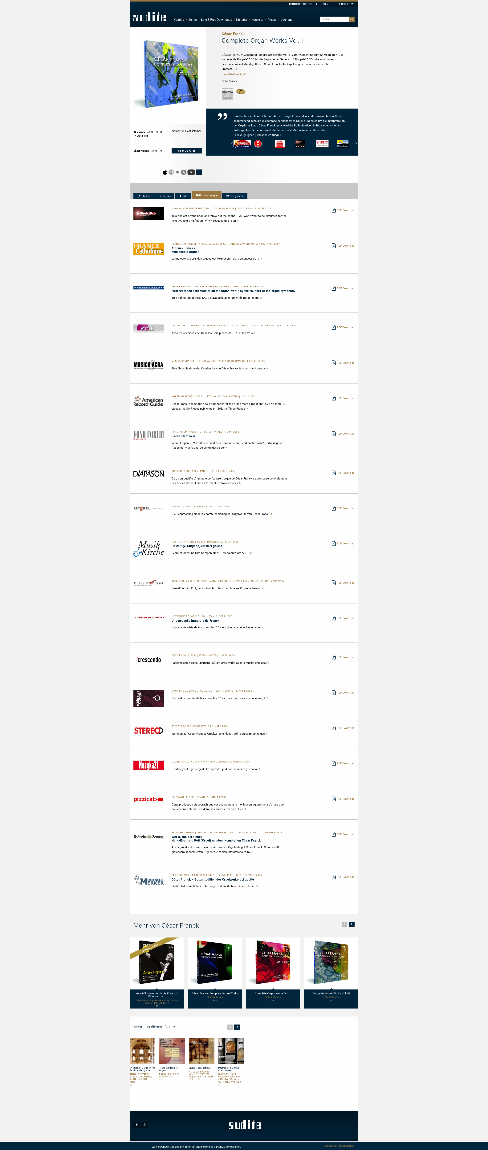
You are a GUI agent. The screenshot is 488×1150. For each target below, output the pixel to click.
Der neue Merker (183, 875)
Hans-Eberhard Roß (233, 74)
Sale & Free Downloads (216, 20)
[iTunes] (184, 171)
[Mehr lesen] (238, 220)
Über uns (286, 20)
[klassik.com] (148, 583)
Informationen (346, 1145)
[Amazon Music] (178, 171)
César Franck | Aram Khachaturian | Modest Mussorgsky (157, 1001)
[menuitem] (179, 20)
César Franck (215, 997)
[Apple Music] (165, 171)
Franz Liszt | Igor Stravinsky (169, 1075)
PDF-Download (346, 210)
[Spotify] (171, 171)
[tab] (144, 196)
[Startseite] (149, 16)
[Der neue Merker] (148, 879)
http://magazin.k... (273, 581)
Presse (271, 20)
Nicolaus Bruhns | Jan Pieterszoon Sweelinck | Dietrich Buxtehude (201, 1076)
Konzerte (257, 20)
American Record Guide (187, 396)
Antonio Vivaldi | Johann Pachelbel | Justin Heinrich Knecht (141, 1078)
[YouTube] (191, 171)
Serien (192, 20)
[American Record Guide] (148, 400)
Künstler (241, 20)
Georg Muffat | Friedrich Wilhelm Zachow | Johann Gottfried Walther (229, 1078)
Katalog (179, 20)
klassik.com (180, 581)
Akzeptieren (330, 1145)
